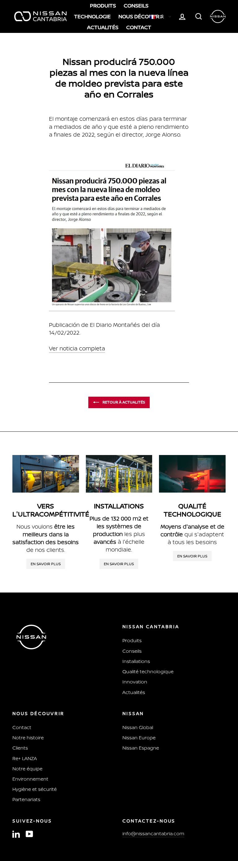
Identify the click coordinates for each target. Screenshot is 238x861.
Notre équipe (27, 768)
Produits (132, 640)
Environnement (30, 779)
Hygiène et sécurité (34, 789)
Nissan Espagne (140, 748)
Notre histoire (28, 737)
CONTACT (138, 27)
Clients (20, 748)
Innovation (134, 681)
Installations (136, 661)
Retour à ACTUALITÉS (123, 402)
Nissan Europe (139, 737)
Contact (21, 727)
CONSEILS (136, 5)
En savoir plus (46, 563)
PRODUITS (103, 5)
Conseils (132, 651)
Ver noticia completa (77, 348)
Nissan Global (137, 727)
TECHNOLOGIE (92, 16)
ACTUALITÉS (102, 27)
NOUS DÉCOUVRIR (141, 16)
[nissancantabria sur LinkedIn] (16, 834)
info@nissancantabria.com (153, 833)
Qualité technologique (148, 671)
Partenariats (26, 799)
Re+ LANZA (24, 758)
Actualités (133, 692)
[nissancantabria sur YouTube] (29, 834)
